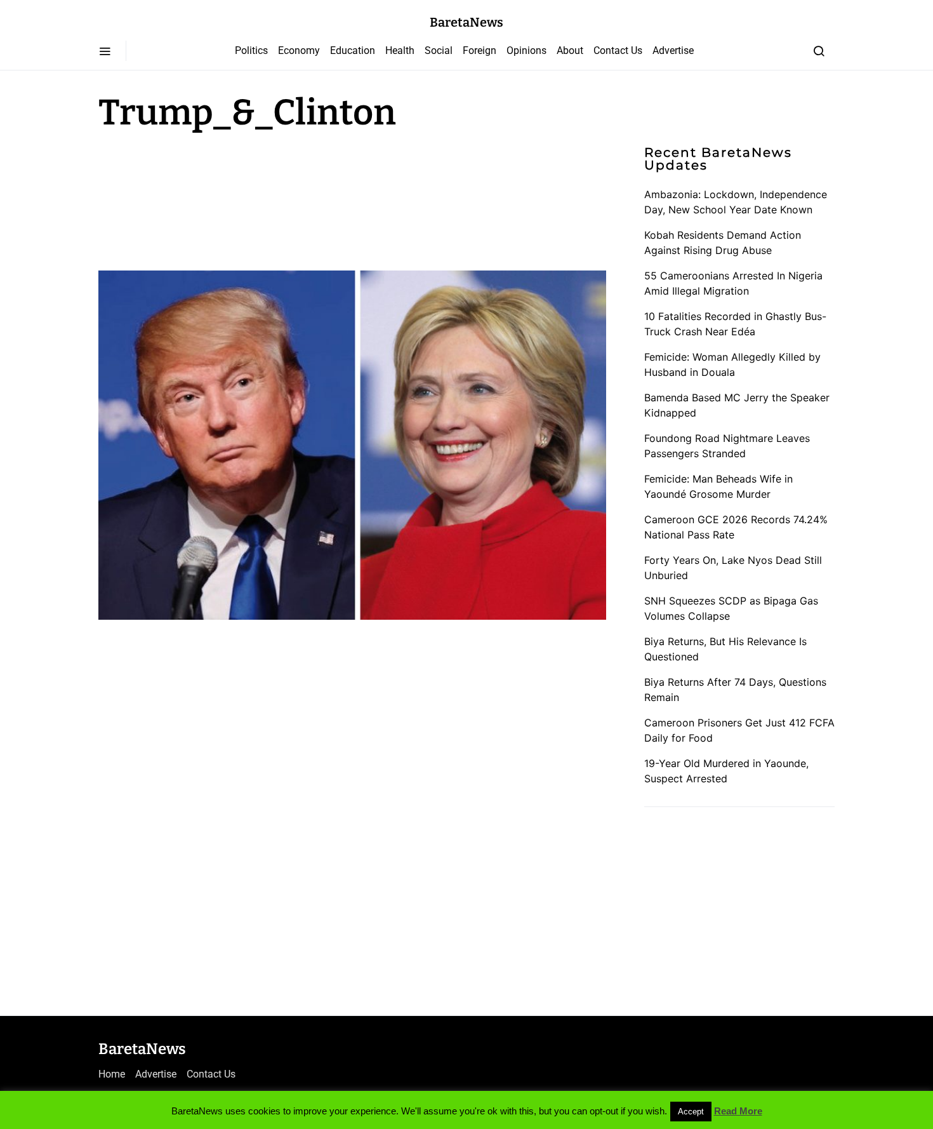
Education (352, 50)
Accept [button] (691, 1111)
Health (399, 50)
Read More (738, 1111)
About (570, 50)
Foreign (479, 50)
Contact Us (617, 50)
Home (111, 1074)
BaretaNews (466, 22)
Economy (299, 50)
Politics (251, 50)
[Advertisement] (199, 198)
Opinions (526, 50)
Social (439, 50)
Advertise (673, 50)
